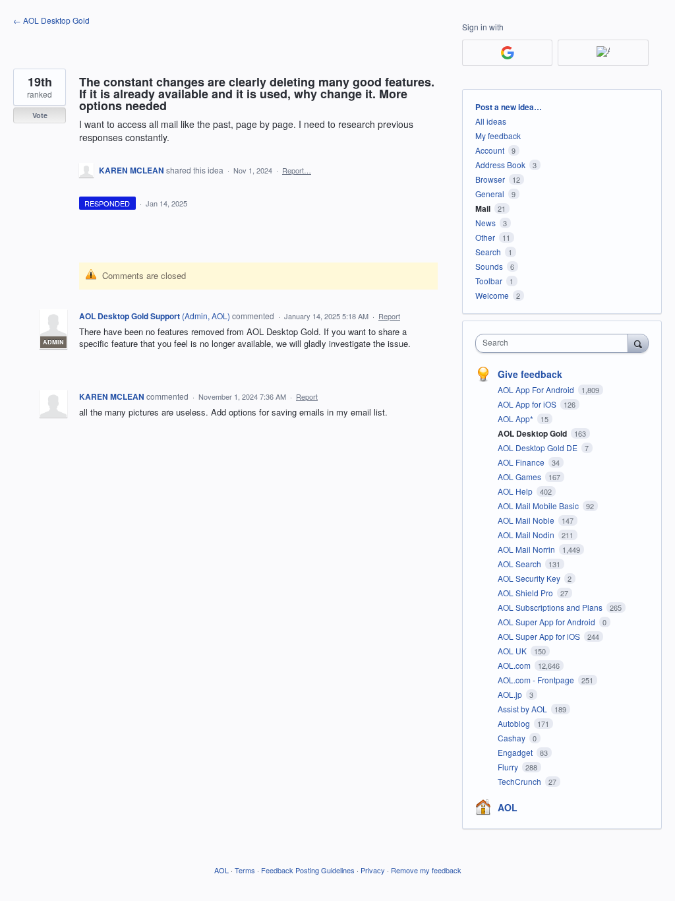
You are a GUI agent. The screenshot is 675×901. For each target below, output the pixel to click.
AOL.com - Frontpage (537, 679)
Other (485, 237)
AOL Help (516, 491)
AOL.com (515, 665)
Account (489, 150)
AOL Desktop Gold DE (538, 447)
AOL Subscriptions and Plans (551, 607)
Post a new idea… (508, 107)
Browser (490, 179)
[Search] (638, 343)
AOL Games (520, 476)
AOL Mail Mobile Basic (539, 505)
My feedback (498, 135)
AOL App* (516, 418)
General (489, 193)
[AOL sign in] (603, 53)
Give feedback (530, 374)
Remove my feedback (426, 870)
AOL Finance (522, 462)
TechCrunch (520, 781)
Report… (296, 170)
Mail (482, 208)
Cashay (512, 737)
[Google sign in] (507, 53)
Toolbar (488, 280)
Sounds (489, 266)
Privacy (373, 870)
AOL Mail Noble (527, 520)
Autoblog (515, 723)
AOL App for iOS (528, 404)
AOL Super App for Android (547, 621)
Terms (245, 870)
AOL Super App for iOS (540, 636)
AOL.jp (511, 694)
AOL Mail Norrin (527, 549)
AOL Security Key (530, 578)
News (485, 222)
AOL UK (513, 650)
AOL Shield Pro (526, 592)
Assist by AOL (523, 708)
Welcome (492, 295)
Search (488, 251)
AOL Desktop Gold (533, 433)
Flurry (509, 766)
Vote (39, 115)
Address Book (500, 164)
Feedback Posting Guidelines (308, 870)
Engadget (516, 752)
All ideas (490, 121)
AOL (507, 807)
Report (389, 316)
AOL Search (520, 563)
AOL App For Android (537, 389)
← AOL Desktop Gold (51, 20)
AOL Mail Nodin (527, 534)
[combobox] (555, 343)
